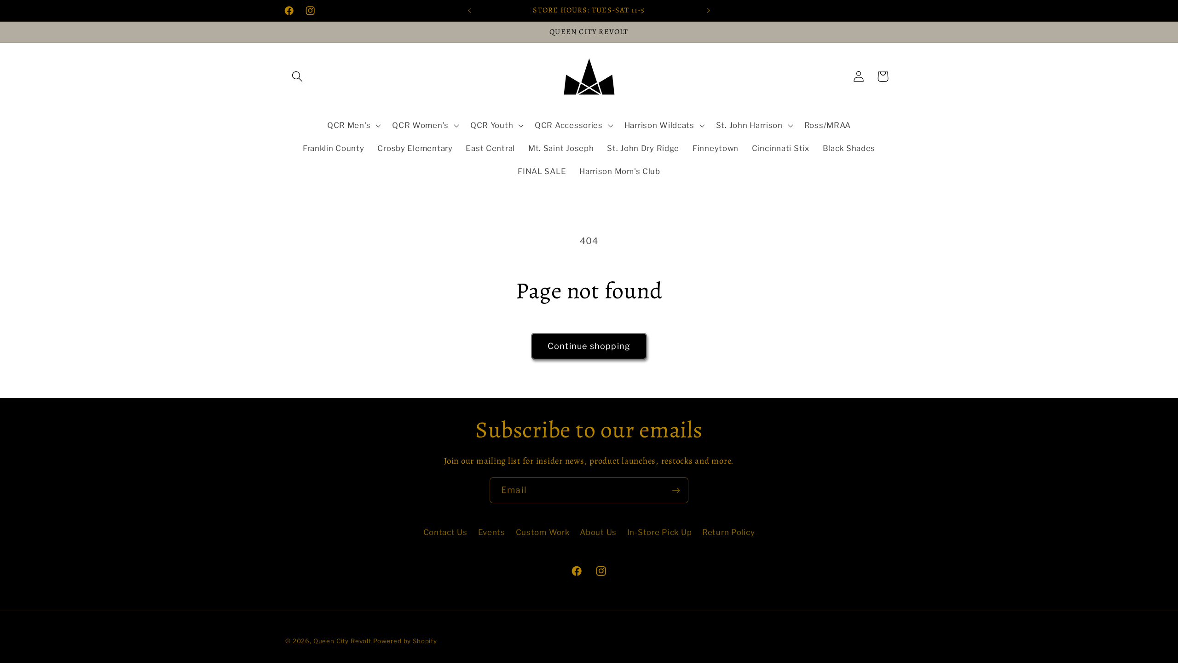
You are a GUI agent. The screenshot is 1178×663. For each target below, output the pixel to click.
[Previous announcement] (469, 10)
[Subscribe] (676, 490)
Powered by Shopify (405, 641)
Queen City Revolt (342, 641)
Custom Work (543, 532)
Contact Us (445, 532)
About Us (598, 532)
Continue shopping (589, 346)
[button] (297, 76)
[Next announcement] (709, 10)
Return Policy (728, 532)
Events (491, 532)
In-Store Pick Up (659, 532)
